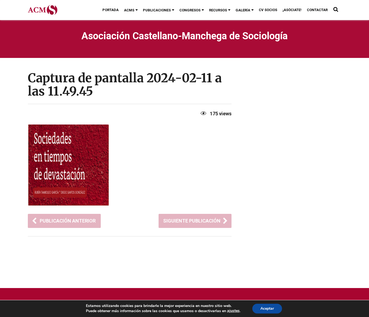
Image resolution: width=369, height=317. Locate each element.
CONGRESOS (189, 10)
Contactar (317, 10)
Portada (110, 10)
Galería (243, 10)
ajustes (233, 310)
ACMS (129, 10)
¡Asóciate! (292, 10)
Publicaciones (157, 10)
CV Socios (268, 10)
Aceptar (267, 308)
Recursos (218, 10)
